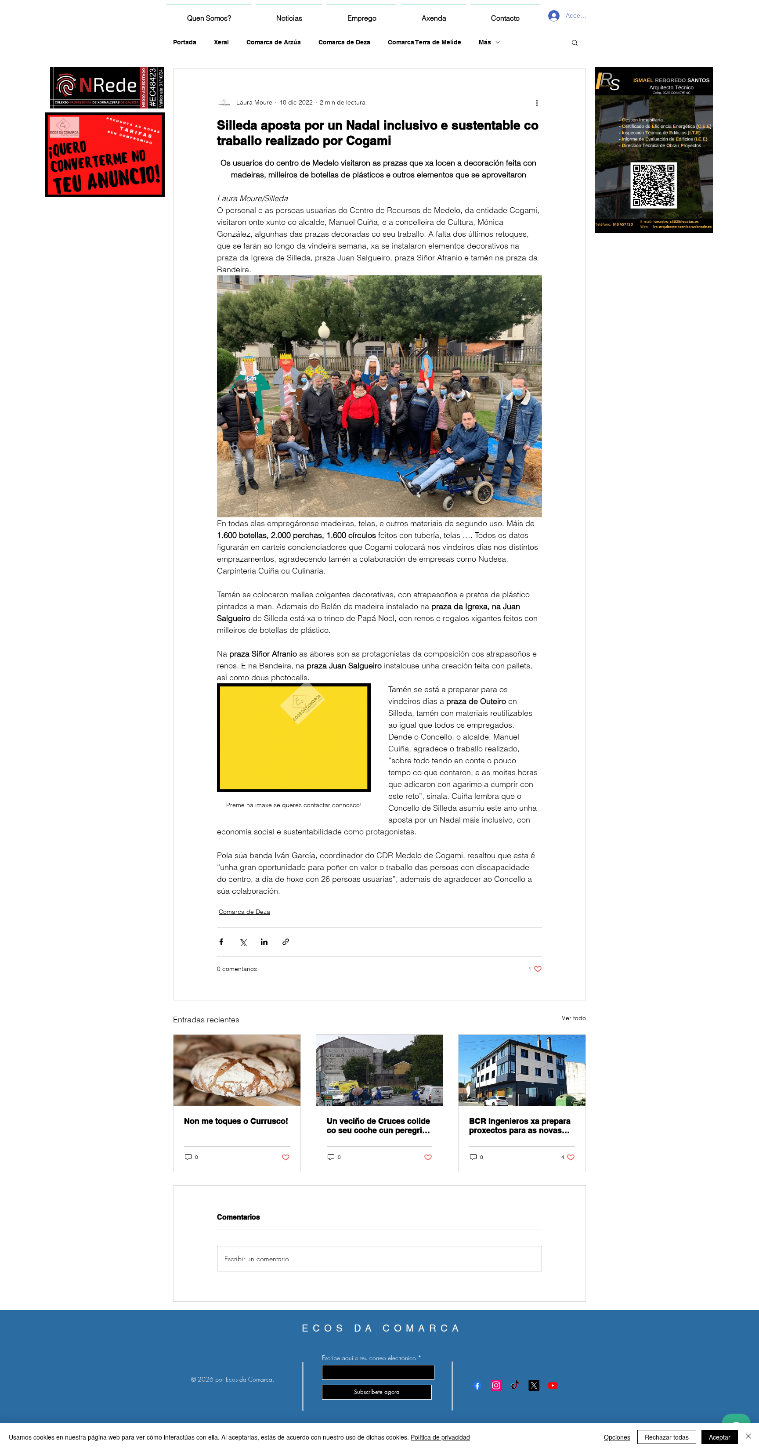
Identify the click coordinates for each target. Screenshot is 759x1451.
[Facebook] (477, 1385)
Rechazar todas (667, 1437)
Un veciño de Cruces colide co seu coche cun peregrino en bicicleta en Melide (379, 1125)
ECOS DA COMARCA (382, 1328)
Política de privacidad (440, 1437)
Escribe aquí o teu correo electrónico (369, 1358)
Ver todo (574, 1018)
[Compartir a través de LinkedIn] (264, 942)
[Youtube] (552, 1385)
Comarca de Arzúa (273, 42)
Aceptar (719, 1437)
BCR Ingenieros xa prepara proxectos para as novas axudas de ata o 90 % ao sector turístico (520, 1125)
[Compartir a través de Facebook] (221, 942)
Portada (184, 42)
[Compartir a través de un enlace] (286, 942)
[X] (533, 1385)
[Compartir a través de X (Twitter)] (243, 942)
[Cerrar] (748, 1437)
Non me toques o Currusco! (236, 1121)
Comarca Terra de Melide (424, 42)
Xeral (221, 42)
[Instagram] (496, 1385)
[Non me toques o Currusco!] (236, 1070)
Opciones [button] (617, 1437)
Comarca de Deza (344, 42)
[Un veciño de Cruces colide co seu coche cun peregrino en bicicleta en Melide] (379, 1070)
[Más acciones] (536, 102)
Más (485, 42)
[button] (575, 42)
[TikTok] (515, 1385)
